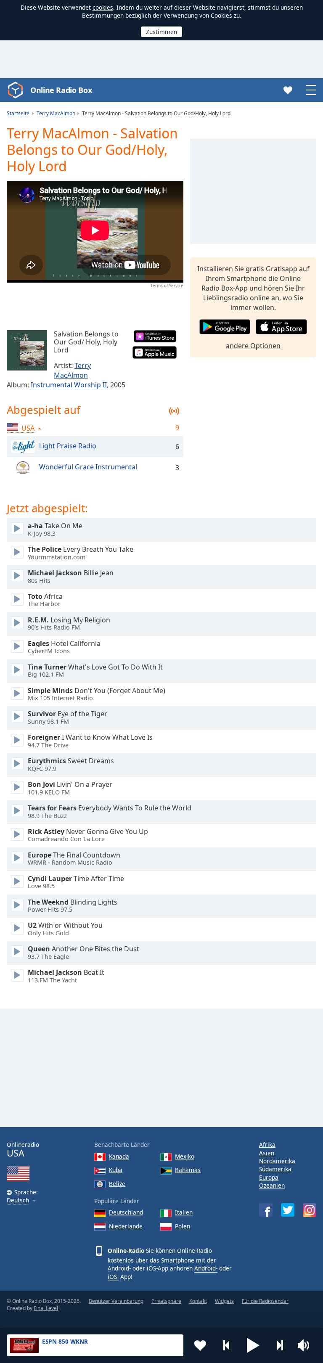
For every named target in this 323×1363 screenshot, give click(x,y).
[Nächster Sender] (280, 1345)
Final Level (46, 1308)
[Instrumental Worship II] (27, 350)
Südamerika (275, 1169)
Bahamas (188, 1170)
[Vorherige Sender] (227, 1345)
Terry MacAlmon (72, 370)
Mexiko (184, 1156)
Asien (266, 1153)
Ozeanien (272, 1185)
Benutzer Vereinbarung (116, 1301)
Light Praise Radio (67, 446)
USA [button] (27, 428)
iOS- (113, 1277)
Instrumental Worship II (69, 384)
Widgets (224, 1301)
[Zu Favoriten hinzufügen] (200, 1345)
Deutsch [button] (18, 1200)
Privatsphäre (166, 1301)
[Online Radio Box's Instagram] (309, 1210)
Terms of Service (167, 285)
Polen (182, 1226)
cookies (103, 7)
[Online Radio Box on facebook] (266, 1210)
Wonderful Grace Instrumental (88, 467)
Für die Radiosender (265, 1301)
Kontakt (198, 1301)
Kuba (115, 1170)
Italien (184, 1212)
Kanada (119, 1156)
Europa (268, 1177)
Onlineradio (23, 1150)
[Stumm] (306, 1345)
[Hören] (17, 528)
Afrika (267, 1145)
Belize (117, 1184)
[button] (253, 1345)
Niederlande (126, 1226)
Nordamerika (277, 1161)
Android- (205, 1268)
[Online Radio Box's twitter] (287, 1210)
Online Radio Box (61, 90)
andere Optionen (253, 345)
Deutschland (126, 1212)
